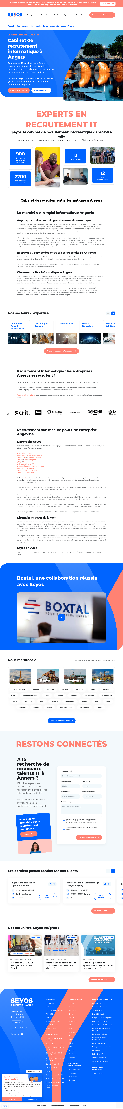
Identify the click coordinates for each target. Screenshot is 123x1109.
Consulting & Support (99, 1007)
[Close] (120, 3)
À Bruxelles (73, 1077)
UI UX (21, 468)
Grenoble (74, 695)
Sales (21, 473)
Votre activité (51, 1034)
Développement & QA (99, 1021)
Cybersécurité (97, 1010)
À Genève (72, 1073)
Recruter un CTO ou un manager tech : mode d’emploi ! (23, 937)
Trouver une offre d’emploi (102, 15)
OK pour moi (32, 1099)
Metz (42, 701)
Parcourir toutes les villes (60, 720)
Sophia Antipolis (66, 707)
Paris (10, 668)
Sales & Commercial (99, 1058)
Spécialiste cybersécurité (54, 1075)
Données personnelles (77, 1105)
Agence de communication (55, 1044)
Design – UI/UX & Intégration (102, 1018)
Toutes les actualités (100, 980)
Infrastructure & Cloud (99, 1034)
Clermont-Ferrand (30, 695)
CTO (21, 460)
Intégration (29, 468)
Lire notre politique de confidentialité (14, 1093)
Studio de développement (55, 1082)
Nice (96, 701)
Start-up (49, 1018)
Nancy (84, 701)
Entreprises (31, 15)
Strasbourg (84, 707)
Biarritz (65, 689)
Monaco (55, 701)
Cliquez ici (27, 834)
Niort (108, 701)
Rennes (36, 707)
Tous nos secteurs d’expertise (60, 351)
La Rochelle (89, 695)
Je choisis (12, 1099)
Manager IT (32, 460)
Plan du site (41, 1105)
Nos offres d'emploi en (101, 999)
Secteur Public (51, 1028)
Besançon (50, 689)
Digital (34, 470)
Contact (79, 15)
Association (50, 1003)
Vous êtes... (50, 999)
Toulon (99, 707)
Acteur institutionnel (53, 1021)
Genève (60, 695)
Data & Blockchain (98, 1014)
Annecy (36, 689)
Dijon (47, 695)
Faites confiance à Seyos (26, 395)
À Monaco (72, 1080)
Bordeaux (79, 689)
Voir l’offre (46, 896)
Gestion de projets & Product (102, 1025)
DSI (25, 460)
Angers (71, 1003)
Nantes (38, 668)
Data (21, 458)
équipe (25, 478)
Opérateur (49, 1071)
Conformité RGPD (98, 1003)
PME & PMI (50, 1014)
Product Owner (25, 464)
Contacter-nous (17, 90)
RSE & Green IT (97, 1054)
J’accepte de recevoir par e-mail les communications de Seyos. (81, 828)
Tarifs (56, 15)
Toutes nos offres (102, 911)
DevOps (22, 455)
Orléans (22, 707)
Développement (25, 453)
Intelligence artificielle (99, 1043)
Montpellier (69, 701)
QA (20, 462)
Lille (91, 668)
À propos (67, 15)
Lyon (15, 701)
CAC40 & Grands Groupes (54, 1010)
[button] (5, 1106)
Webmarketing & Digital (100, 1061)
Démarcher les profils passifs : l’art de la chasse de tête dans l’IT (59, 937)
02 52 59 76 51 (20, 1027)
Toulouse (66, 668)
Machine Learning (34, 458)
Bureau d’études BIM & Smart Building (54, 1054)
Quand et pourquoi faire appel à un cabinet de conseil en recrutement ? (98, 937)
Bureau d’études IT (52, 1064)
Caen (13, 695)
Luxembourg (107, 695)
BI (25, 458)
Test (24, 462)
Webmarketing (25, 470)
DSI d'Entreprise (51, 1068)
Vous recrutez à (75, 999)
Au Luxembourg (74, 1069)
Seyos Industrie (97, 1073)
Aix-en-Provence (19, 689)
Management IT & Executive (102, 1047)
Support (42, 466)
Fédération (49, 1007)
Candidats (45, 15)
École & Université (52, 1025)
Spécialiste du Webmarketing (56, 1078)
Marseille (28, 701)
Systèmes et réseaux (35, 455)
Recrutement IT (97, 1050)
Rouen (49, 707)
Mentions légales (57, 1105)
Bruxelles (106, 689)
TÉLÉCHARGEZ (107, 4)
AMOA (35, 464)
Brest (93, 689)
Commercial (29, 473)
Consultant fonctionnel (28, 466)
